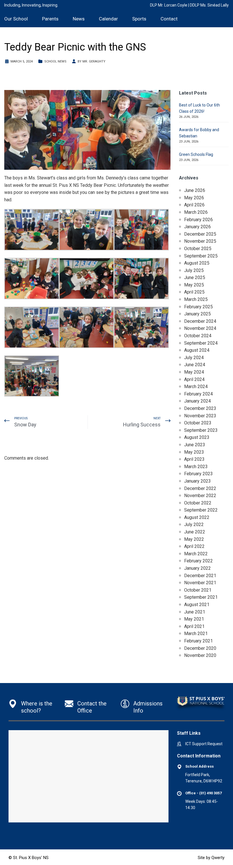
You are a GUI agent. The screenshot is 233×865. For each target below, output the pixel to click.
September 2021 (201, 597)
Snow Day (25, 425)
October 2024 (197, 335)
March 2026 (196, 212)
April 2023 (194, 459)
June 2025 (194, 277)
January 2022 (197, 568)
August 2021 (196, 604)
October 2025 (197, 248)
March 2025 (196, 299)
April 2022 (194, 546)
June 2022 (194, 532)
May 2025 (194, 285)
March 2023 (196, 466)
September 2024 (201, 343)
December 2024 (200, 321)
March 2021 (196, 633)
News (79, 19)
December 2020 (200, 648)
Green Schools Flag (196, 154)
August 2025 (196, 263)
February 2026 (198, 219)
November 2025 (200, 241)
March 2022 (196, 553)
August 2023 (196, 437)
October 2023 (197, 423)
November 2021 (200, 582)
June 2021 (194, 612)
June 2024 (194, 364)
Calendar (108, 19)
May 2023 (194, 452)
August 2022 (196, 517)
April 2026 (194, 205)
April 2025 (194, 292)
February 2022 (198, 561)
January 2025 (197, 314)
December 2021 (200, 575)
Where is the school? (36, 707)
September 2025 (201, 256)
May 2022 (194, 539)
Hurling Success (142, 425)
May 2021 (194, 619)
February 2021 (198, 641)
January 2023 (197, 481)
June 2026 (194, 190)
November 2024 (200, 328)
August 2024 (196, 350)
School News (55, 61)
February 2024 (198, 394)
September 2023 (201, 430)
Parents (50, 19)
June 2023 (194, 444)
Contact (169, 19)
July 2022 (194, 524)
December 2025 (200, 234)
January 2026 (197, 226)
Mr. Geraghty (93, 61)
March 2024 (196, 386)
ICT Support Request (203, 744)
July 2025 (194, 270)
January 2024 (197, 401)
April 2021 (194, 626)
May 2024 (194, 372)
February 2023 (198, 473)
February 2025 (198, 306)
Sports (139, 19)
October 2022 (197, 503)
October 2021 (197, 590)
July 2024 (194, 357)
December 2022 (200, 488)
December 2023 (200, 408)
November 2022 (200, 495)
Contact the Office (92, 707)
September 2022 (201, 510)
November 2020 (200, 655)
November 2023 (200, 415)
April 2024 (194, 379)
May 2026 (194, 197)
